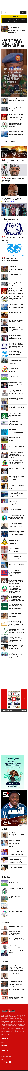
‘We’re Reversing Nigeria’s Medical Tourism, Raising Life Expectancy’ (16, 384)
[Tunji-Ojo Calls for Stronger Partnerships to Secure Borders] (14, 170)
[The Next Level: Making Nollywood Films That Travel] (4, 98)
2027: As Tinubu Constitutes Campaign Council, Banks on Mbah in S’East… (16, 446)
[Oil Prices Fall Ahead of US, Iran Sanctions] (14, 152)
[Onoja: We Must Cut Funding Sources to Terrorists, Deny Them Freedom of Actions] (4, 530)
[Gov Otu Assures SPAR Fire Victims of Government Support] (4, 507)
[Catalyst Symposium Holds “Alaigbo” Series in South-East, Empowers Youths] (14, 209)
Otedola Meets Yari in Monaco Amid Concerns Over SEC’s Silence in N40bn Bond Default (16, 486)
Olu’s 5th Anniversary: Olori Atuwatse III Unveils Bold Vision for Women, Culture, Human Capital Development (16, 117)
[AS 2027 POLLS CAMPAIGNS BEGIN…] (4, 888)
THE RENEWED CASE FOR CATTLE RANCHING (14, 375)
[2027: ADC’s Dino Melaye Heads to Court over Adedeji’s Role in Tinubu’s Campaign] (4, 523)
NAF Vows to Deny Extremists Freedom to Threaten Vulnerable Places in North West (15, 541)
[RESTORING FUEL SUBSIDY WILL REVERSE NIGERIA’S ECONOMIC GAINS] (4, 931)
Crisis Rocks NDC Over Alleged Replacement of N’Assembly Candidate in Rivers (15, 573)
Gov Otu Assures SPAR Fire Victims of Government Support (15, 509)
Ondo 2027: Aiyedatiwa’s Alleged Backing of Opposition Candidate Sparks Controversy (15, 549)
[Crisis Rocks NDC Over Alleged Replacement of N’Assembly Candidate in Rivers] (4, 570)
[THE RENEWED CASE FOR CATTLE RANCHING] (4, 374)
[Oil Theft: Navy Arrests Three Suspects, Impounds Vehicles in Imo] (4, 436)
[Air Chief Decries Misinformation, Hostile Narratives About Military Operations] (4, 29)
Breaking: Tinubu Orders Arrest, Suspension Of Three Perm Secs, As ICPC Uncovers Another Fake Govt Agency (14, 19)
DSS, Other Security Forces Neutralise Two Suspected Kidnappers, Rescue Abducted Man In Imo (15, 463)
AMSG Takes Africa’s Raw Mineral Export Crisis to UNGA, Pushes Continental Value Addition (15, 623)
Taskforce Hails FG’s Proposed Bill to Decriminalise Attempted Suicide (15, 424)
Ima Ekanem (13, 162)
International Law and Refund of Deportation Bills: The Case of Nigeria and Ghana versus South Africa (16, 968)
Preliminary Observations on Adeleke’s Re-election (16, 946)
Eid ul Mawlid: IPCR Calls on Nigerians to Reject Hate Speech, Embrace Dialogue (15, 431)
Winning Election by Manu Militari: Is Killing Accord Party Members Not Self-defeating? (15, 984)
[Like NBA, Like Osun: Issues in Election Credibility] (4, 996)
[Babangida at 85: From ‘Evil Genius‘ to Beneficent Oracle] (4, 937)
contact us (8, 1057)
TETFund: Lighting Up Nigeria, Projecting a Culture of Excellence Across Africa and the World (16, 455)
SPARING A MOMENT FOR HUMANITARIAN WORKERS (15, 912)
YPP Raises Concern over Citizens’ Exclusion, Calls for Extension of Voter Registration (15, 369)
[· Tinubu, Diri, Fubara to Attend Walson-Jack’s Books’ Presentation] (4, 613)
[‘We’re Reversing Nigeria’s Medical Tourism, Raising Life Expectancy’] (4, 382)
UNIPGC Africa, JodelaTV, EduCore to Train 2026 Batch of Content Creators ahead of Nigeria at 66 (12, 239)
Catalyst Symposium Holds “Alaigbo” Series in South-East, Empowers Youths (13, 218)
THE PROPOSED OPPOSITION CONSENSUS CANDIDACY (16, 990)
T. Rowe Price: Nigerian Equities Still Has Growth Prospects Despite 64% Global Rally (15, 639)
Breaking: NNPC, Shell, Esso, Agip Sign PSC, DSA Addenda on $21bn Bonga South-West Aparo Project (16, 134)
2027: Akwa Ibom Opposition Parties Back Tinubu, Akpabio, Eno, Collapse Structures (16, 502)
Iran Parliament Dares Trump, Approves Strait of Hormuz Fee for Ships (16, 478)
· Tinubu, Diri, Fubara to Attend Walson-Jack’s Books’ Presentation (16, 615)
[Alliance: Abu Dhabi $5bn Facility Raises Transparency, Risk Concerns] (4, 562)
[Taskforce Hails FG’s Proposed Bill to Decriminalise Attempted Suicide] (4, 421)
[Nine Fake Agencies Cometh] (4, 926)
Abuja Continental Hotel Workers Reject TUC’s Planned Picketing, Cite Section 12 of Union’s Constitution (14, 589)
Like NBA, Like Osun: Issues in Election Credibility (16, 997)
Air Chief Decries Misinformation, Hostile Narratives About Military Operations (16, 29)
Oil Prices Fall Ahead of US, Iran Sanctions (12, 160)
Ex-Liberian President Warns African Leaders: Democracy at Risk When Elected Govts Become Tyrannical (16, 581)
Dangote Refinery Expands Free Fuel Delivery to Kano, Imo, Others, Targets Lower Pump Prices (16, 494)
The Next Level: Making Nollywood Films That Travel (16, 99)
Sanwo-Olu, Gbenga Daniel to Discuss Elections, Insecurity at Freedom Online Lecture (16, 407)
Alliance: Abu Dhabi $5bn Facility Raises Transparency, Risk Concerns (16, 564)
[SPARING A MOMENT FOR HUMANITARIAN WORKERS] (4, 911)
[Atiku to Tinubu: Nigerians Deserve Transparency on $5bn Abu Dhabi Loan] (4, 644)
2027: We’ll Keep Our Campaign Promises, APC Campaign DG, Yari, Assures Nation (15, 557)
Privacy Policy (4, 1045)
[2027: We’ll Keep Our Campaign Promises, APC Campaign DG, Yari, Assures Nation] (4, 554)
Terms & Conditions (5, 1047)
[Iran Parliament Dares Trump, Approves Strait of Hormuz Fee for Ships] (4, 475)
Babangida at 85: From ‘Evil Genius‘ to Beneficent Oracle (16, 938)
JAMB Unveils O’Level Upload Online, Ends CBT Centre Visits (16, 415)
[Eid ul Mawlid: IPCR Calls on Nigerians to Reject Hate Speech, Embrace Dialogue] (4, 429)
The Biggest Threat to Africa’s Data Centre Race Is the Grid (15, 109)
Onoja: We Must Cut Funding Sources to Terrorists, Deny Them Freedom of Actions (16, 533)
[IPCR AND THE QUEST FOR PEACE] (4, 895)
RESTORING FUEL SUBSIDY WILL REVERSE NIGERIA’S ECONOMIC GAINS (15, 933)
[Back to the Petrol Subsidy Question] (4, 950)
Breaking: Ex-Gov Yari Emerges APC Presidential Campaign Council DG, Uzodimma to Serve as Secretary (15, 843)
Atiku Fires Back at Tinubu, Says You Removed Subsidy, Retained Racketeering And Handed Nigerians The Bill (15, 860)
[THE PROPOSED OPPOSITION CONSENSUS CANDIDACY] (4, 989)
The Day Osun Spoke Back (15, 973)
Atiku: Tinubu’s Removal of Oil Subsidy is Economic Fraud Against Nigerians (16, 834)
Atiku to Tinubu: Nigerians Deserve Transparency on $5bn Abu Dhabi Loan (15, 646)
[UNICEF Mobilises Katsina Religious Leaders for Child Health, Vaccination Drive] (14, 250)
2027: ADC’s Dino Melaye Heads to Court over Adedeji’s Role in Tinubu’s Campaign (15, 526)
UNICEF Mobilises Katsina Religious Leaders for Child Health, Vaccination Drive (13, 259)
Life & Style (4, 216)
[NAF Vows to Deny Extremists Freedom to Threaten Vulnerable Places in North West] (4, 538)
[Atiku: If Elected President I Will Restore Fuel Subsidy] (4, 865)
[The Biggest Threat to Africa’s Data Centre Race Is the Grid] (4, 106)
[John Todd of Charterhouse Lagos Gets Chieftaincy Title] (4, 397)
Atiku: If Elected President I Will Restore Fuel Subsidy (15, 866)
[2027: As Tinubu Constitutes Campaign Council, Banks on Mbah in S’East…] (4, 444)
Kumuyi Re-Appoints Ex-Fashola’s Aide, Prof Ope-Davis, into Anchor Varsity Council (15, 393)
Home (2, 1042)
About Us (3, 1044)
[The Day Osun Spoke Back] (4, 973)
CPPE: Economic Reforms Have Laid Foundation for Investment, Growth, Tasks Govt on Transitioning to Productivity (15, 607)
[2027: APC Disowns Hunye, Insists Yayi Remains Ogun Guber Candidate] (14, 190)
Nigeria (3, 159)
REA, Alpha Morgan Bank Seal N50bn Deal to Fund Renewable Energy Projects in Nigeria (16, 631)
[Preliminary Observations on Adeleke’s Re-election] (4, 945)
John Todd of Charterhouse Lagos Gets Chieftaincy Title (16, 399)
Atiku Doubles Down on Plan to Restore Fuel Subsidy (16, 469)
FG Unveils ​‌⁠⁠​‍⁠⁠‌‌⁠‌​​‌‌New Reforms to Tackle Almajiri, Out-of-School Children (15, 124)
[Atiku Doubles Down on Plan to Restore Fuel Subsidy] (4, 468)
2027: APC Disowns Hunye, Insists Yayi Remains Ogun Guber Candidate (11, 199)
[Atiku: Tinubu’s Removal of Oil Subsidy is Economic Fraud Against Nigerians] (4, 832)
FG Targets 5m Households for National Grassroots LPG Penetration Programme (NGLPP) (16, 655)
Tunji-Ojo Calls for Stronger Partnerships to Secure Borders (15, 321)
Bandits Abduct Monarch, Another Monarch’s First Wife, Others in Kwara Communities (15, 361)
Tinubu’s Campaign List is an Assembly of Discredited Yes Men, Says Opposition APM (16, 517)
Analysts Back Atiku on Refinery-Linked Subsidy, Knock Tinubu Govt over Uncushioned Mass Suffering (16, 598)
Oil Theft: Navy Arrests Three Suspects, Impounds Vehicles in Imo (15, 438)
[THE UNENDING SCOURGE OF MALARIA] (4, 903)
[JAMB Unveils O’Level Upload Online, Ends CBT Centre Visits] (4, 413)
